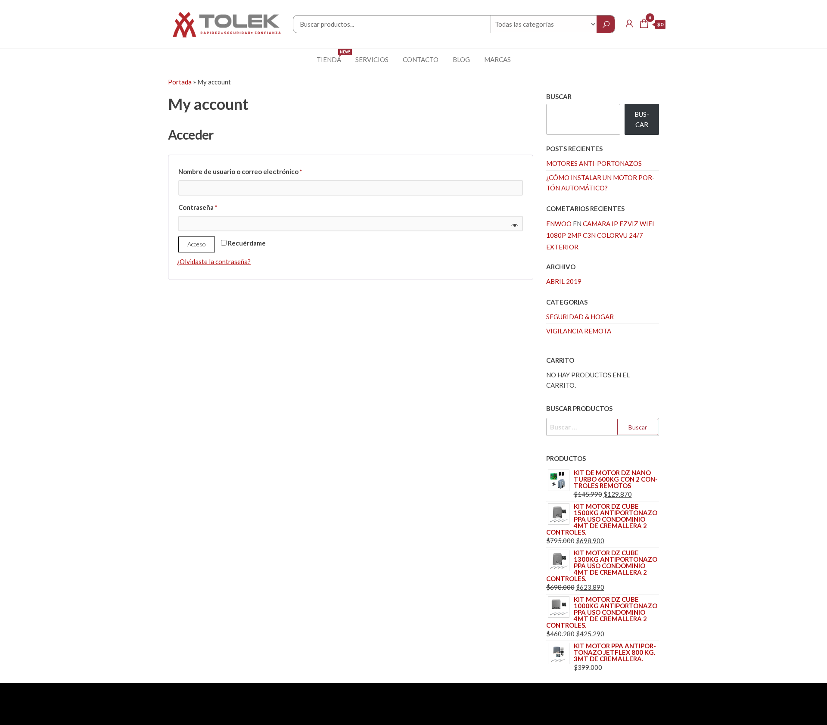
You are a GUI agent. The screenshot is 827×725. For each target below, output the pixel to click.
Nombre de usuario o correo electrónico (257, 171)
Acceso (196, 244)
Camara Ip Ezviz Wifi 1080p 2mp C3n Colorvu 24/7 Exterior (600, 235)
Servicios (372, 59)
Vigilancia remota (578, 331)
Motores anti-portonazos (594, 163)
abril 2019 (563, 281)
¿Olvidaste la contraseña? (214, 261)
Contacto (420, 59)
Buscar (559, 96)
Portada (180, 82)
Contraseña (215, 207)
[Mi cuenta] (629, 23)
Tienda (332, 56)
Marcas (497, 59)
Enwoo (559, 223)
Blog (461, 59)
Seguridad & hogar (580, 316)
